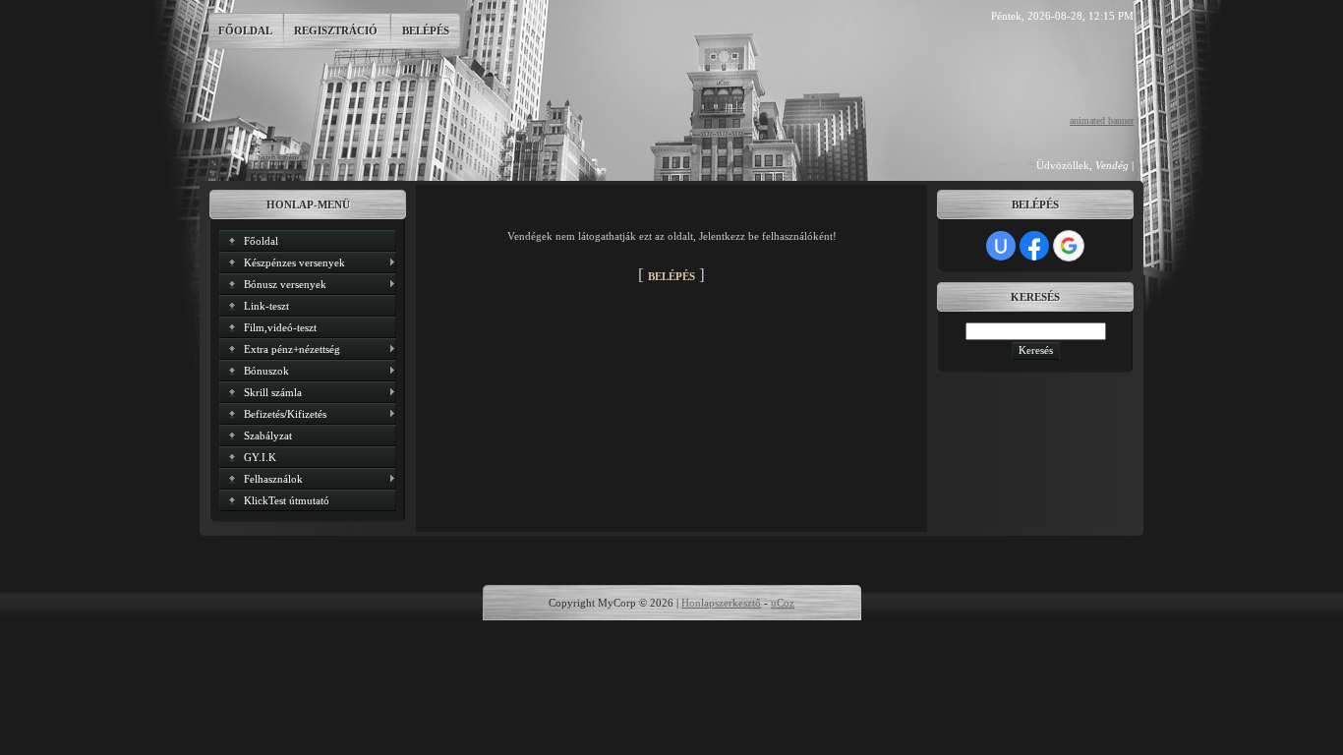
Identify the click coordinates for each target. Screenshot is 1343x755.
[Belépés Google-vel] (1068, 245)
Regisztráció (336, 30)
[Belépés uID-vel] (1001, 246)
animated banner (1102, 120)
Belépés (425, 30)
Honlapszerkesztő (721, 603)
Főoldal (245, 30)
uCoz (782, 603)
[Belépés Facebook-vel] (1034, 246)
